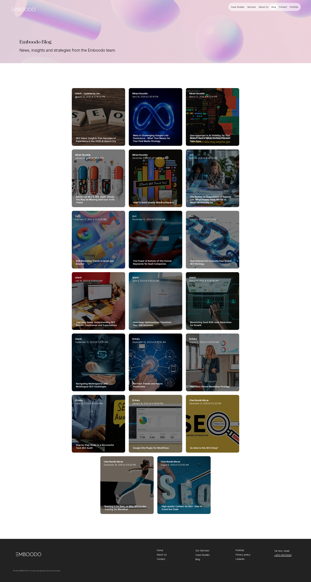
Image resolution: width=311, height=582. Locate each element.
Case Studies (202, 554)
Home (160, 550)
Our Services (202, 550)
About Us (162, 554)
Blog (197, 559)
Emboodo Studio (53, 571)
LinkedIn (240, 559)
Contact (161, 559)
